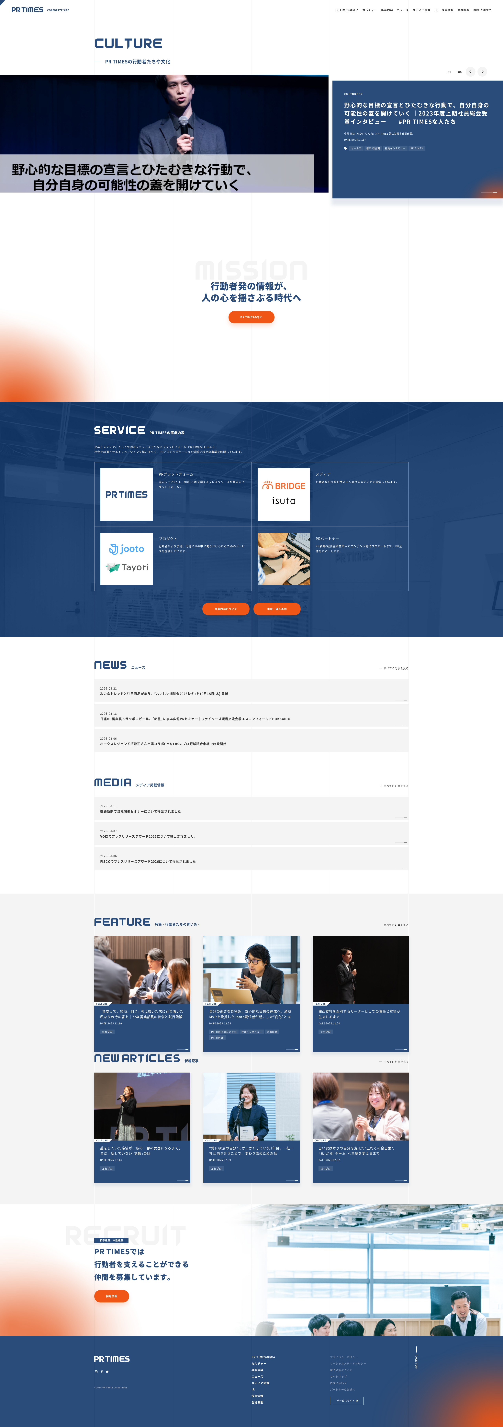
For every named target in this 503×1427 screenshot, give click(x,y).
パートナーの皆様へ (342, 1389)
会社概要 (464, 10)
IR (436, 10)
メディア (323, 474)
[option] (251, 163)
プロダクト (168, 538)
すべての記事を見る (396, 668)
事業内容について (226, 609)
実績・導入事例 (277, 609)
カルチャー (369, 10)
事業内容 (387, 10)
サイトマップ (338, 1376)
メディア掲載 (421, 10)
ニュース (403, 10)
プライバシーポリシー (344, 1357)
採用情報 (448, 10)
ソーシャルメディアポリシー (348, 1363)
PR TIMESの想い (346, 10)
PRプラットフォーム (176, 474)
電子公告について (341, 1370)
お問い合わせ (482, 10)
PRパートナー (327, 538)
